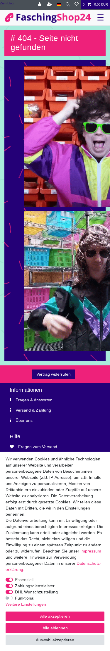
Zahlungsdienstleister (35, 585)
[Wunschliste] (76, 4)
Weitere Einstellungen (26, 604)
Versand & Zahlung (33, 410)
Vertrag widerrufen (53, 374)
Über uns (24, 420)
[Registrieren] (50, 4)
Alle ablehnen (55, 628)
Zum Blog (6, 3)
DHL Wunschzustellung (36, 592)
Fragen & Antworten (34, 400)
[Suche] (67, 4)
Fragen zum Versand (37, 446)
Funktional (24, 598)
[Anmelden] (40, 4)
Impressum (90, 551)
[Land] (59, 4)
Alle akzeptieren (55, 616)
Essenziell (24, 579)
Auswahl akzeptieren (55, 640)
